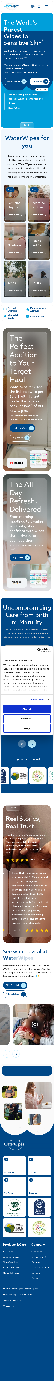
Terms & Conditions (13, 1300)
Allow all (27, 709)
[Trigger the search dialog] (39, 6)
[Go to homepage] (11, 6)
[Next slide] (32, 744)
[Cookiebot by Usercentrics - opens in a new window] (38, 650)
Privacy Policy (9, 1294)
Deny (27, 728)
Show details (38, 699)
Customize (25, 718)
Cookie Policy (27, 1294)
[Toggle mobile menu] (46, 6)
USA (8, 1307)
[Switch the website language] (32, 6)
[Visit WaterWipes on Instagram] (27, 1024)
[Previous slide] (22, 744)
